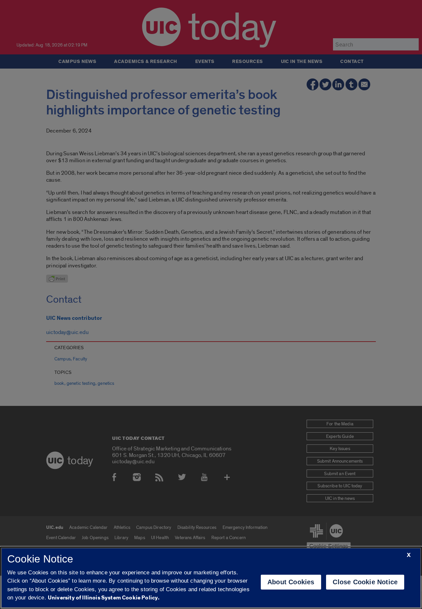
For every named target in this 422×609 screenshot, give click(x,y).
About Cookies (291, 582)
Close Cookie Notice (365, 582)
